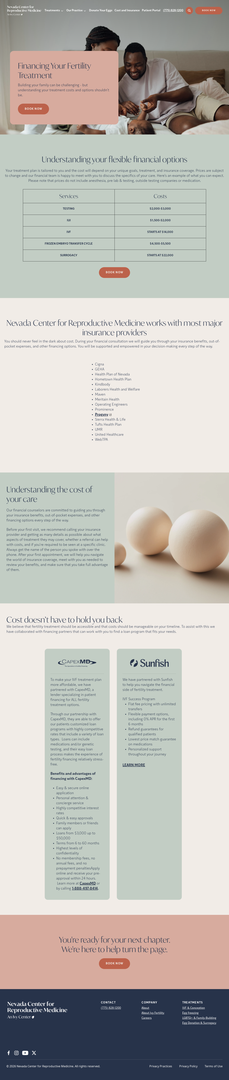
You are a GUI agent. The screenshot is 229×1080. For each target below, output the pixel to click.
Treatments (52, 10)
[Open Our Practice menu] (85, 10)
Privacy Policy (188, 1066)
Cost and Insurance (127, 10)
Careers (147, 1018)
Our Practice (74, 10)
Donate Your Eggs (100, 10)
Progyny (101, 415)
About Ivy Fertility (153, 1013)
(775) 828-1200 (173, 10)
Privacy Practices (160, 1066)
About (145, 1008)
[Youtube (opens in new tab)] (25, 1053)
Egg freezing (190, 1013)
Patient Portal (151, 10)
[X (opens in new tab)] (34, 1053)
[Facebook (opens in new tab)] (8, 1053)
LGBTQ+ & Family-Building (199, 1018)
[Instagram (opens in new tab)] (16, 1053)
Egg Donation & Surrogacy (199, 1023)
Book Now (209, 11)
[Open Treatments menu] (62, 10)
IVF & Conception (193, 1008)
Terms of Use (214, 1066)
